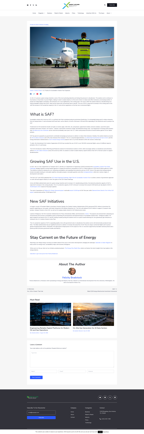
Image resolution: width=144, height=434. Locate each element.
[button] (105, 5)
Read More (106, 432)
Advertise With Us (91, 13)
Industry (67, 13)
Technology (81, 13)
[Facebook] (30, 5)
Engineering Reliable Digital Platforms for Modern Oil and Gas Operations (49, 329)
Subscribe (41, 417)
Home (34, 13)
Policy (73, 13)
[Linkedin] (36, 5)
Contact (73, 417)
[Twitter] (33, 5)
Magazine (40, 13)
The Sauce (101, 13)
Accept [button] (100, 432)
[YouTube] (27, 5)
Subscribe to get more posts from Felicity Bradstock (44, 253)
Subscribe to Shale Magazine (103, 242)
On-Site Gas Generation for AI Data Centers (90, 328)
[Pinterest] (37, 94)
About (108, 13)
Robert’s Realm (58, 13)
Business (49, 13)
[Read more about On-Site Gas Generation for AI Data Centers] (93, 314)
